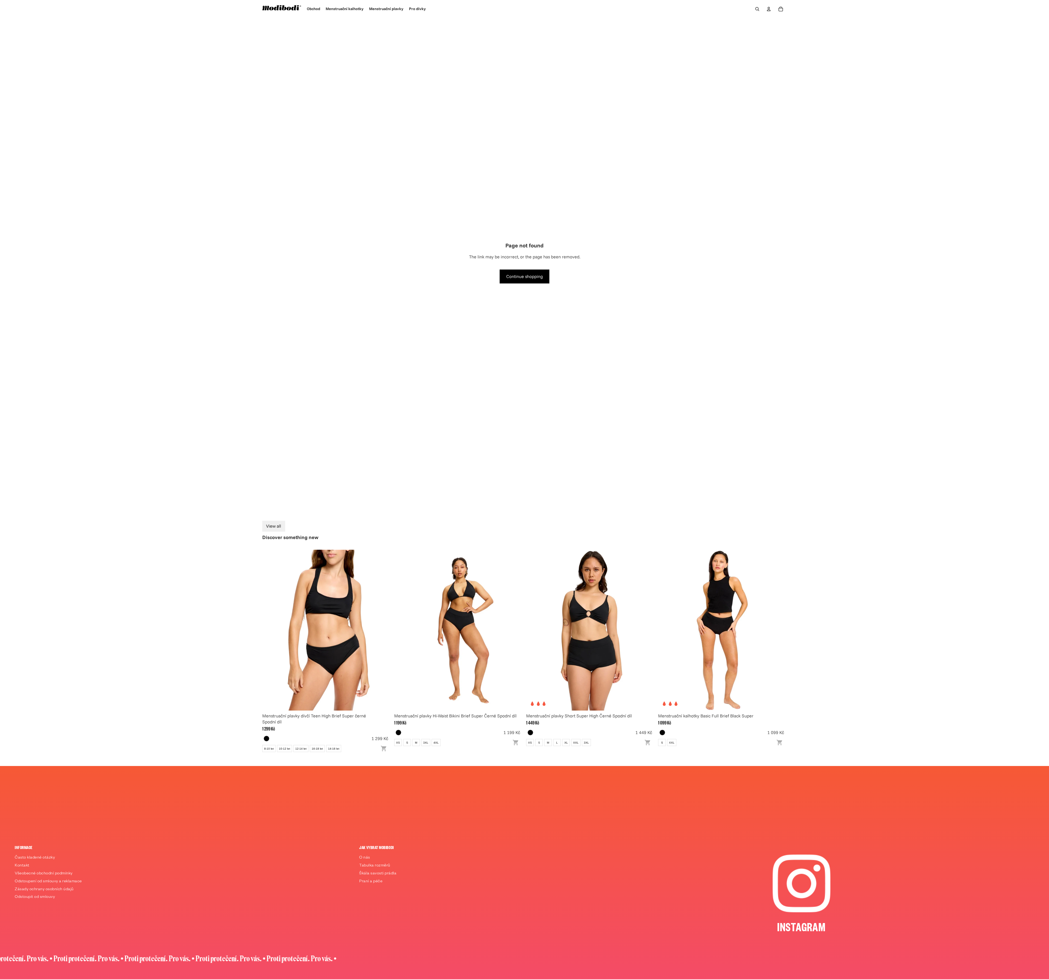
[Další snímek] (383, 630)
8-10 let (269, 748)
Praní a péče (370, 882)
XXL (576, 742)
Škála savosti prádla (377, 874)
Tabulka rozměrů (374, 866)
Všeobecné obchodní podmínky (44, 874)
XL (566, 742)
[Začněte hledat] (757, 9)
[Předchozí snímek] (270, 630)
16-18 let (317, 748)
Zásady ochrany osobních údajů (44, 890)
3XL (425, 742)
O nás (364, 858)
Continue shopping (524, 276)
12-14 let (301, 748)
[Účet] (769, 9)
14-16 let (333, 748)
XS (398, 742)
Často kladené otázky (35, 858)
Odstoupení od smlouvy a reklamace (48, 882)
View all (273, 526)
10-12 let (284, 748)
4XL (436, 742)
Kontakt (22, 866)
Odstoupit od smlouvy (35, 897)
